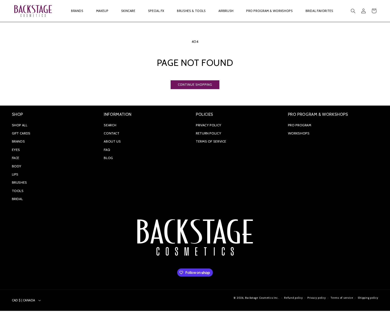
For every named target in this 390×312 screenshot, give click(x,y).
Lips (15, 174)
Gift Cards (21, 133)
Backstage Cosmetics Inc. (262, 297)
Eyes (16, 150)
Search (110, 125)
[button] (77, 11)
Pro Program (299, 125)
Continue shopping (195, 84)
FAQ (107, 150)
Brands (18, 141)
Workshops (299, 133)
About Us (112, 141)
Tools (18, 191)
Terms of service (341, 297)
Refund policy (293, 297)
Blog (108, 158)
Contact (111, 133)
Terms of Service (211, 141)
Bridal (17, 199)
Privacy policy (316, 297)
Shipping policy (368, 297)
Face (16, 158)
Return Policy (208, 133)
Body (17, 166)
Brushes (19, 182)
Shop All (20, 125)
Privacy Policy (208, 125)
